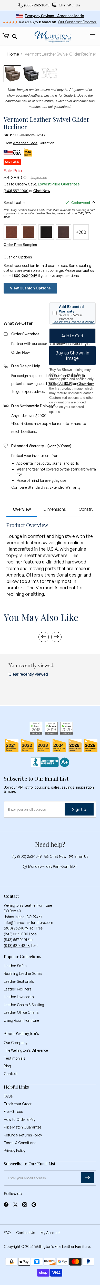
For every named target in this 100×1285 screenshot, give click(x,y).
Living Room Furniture (21, 1020)
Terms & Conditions (20, 1143)
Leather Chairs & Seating (24, 1004)
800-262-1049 (25, 275)
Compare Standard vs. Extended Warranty (46, 487)
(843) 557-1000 (16, 191)
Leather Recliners (18, 989)
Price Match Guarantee (22, 1127)
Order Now (20, 352)
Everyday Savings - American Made (54, 16)
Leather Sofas (15, 966)
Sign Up (79, 809)
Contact (11, 1073)
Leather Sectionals (19, 981)
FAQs (8, 1096)
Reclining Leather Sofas (23, 973)
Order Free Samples (20, 245)
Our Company (15, 1042)
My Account (50, 1232)
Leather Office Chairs (21, 1012)
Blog (7, 1066)
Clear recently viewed (28, 674)
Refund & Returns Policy (23, 1135)
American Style (25, 143)
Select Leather (15, 203)
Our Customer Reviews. (77, 22)
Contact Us (25, 1232)
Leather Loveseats (19, 997)
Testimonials (14, 1058)
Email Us (81, 856)
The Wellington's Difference (26, 1050)
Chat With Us (69, 5)
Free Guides (13, 1111)
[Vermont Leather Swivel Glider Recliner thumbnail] (12, 74)
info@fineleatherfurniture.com (28, 922)
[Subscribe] (87, 1177)
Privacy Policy (14, 1150)
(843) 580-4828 (17, 945)
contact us (85, 270)
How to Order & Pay (19, 1119)
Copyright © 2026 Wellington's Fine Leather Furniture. (47, 1246)
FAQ (7, 1232)
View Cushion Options (30, 288)
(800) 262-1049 (36, 5)
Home (13, 54)
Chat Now (41, 191)
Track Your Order (18, 1104)
